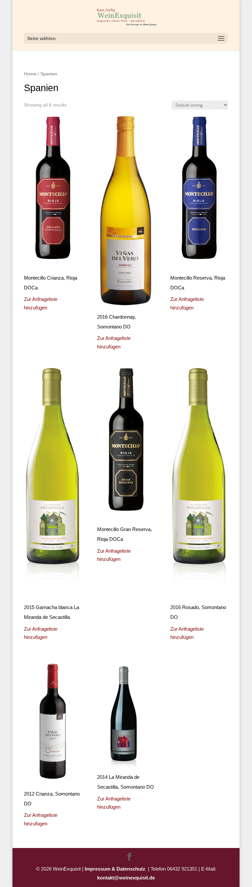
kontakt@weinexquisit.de (126, 877)
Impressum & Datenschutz (116, 869)
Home (30, 73)
